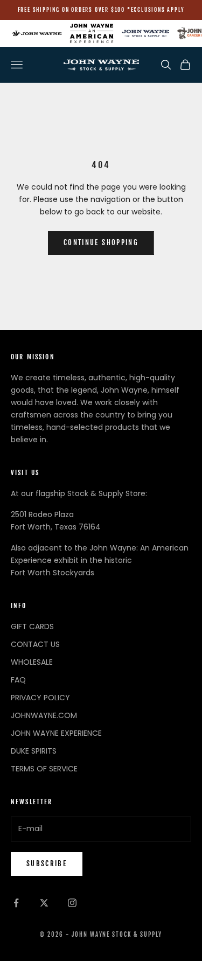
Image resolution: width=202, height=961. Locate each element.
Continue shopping (101, 242)
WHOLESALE (32, 662)
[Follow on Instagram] (72, 902)
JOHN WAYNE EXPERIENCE (56, 733)
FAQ (18, 679)
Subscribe (46, 863)
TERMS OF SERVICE (44, 768)
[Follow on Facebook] (16, 902)
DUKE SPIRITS (34, 751)
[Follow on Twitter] (44, 902)
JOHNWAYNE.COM (44, 715)
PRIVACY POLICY (40, 697)
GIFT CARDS (32, 626)
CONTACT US (35, 644)
